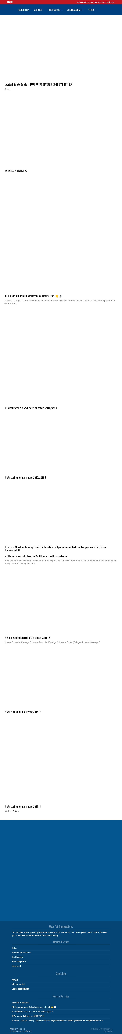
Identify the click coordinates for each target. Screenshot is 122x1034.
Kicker (14, 947)
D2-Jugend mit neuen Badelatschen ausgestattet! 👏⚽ (34, 1007)
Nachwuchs (55, 9)
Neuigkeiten (23, 9)
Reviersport (16, 965)
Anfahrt (15, 979)
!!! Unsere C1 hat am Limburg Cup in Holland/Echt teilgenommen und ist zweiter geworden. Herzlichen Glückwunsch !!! (57, 1020)
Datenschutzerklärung (104, 2)
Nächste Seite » (11, 811)
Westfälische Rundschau (21, 952)
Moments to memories (20, 1002)
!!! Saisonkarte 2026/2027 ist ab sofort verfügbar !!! (32, 1011)
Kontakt (80, 2)
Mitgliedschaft (74, 9)
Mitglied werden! (18, 984)
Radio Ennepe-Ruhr (19, 961)
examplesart (108, 1031)
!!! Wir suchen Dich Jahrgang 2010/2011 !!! (28, 1015)
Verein (91, 9)
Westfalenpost (18, 956)
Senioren (38, 9)
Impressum (88, 2)
